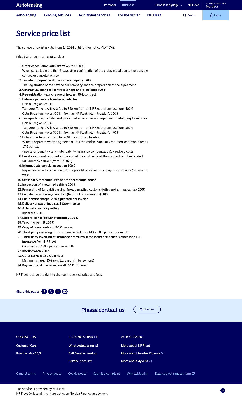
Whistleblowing (137, 373)
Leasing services (57, 15)
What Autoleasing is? (83, 345)
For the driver (129, 15)
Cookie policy (77, 373)
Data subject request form (173, 373)
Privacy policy (52, 373)
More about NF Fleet (135, 345)
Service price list (80, 361)
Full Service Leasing (83, 353)
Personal (110, 5)
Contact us (147, 309)
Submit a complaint (106, 373)
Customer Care (26, 345)
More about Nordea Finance (140, 353)
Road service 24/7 (28, 353)
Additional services (94, 15)
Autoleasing (26, 15)
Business (128, 5)
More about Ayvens (134, 361)
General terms (26, 373)
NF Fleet (154, 15)
